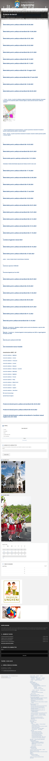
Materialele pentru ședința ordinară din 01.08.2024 (18, 184)
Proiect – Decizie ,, (24, 100)
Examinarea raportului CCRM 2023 (10, 265)
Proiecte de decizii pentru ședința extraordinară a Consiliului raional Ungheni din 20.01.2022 (23, 416)
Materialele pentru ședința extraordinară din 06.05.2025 (19, 91)
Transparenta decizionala (10, 17)
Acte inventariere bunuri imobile (12, 347)
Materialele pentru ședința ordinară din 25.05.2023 (18, 286)
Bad (4, 432)
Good (5, 429)
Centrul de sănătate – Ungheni (9, 387)
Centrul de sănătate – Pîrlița (9, 379)
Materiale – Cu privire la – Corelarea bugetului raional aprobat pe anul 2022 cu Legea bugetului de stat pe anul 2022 (24, 333)
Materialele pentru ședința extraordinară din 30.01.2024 (19, 205)
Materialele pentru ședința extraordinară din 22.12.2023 (19, 219)
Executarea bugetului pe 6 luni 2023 (11, 272)
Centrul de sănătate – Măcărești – (10, 368)
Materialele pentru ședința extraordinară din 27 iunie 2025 (20, 77)
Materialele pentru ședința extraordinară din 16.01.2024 (19, 212)
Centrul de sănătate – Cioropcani (10, 360)
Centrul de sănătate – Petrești (9, 376)
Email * (3, 448)
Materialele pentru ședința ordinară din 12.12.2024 (19, 158)
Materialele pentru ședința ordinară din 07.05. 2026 (18, 38)
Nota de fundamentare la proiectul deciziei (23, 130)
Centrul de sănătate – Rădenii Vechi (10, 382)
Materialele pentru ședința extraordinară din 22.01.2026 (19, 52)
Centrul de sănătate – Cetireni (9, 358)
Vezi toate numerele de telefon (7, 643)
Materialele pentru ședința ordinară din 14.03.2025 (18, 144)
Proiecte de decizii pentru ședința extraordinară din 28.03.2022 (21, 404)
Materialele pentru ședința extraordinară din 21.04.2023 (19, 293)
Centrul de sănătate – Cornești (9, 363)
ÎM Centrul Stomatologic (8, 393)
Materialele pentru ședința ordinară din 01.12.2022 (18, 313)
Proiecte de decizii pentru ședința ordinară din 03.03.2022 (20, 409)
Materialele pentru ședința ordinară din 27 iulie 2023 (18, 253)
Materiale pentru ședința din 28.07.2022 (12, 340)
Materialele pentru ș (18, 59)
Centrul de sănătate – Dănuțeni (9, 366)
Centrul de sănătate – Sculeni (9, 385)
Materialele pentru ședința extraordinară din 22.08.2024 (19, 177)
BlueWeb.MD (9, 677)
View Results (24, 440)
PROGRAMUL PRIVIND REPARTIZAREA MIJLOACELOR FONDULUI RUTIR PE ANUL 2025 (19, 163)
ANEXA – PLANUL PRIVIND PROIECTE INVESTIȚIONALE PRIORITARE (16, 259)
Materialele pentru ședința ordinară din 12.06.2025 (18, 84)
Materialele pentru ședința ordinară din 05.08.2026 (18, 24)
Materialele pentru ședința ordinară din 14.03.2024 (18, 198)
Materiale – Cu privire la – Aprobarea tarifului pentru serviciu (17, 327)
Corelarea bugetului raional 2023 (12, 240)
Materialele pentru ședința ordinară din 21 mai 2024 (18, 191)
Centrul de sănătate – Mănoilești (10, 371)
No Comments (6, 436)
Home (4, 17)
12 (11, 551)
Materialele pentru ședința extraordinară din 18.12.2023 (19, 226)
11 (7, 551)
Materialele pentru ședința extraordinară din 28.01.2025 (19, 151)
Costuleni (20, 368)
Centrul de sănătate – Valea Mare (10, 390)
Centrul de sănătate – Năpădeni (10, 355)
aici (15, 630)
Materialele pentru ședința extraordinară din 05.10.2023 (19, 247)
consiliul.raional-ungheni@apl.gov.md (9, 670)
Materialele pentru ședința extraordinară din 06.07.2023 (19, 279)
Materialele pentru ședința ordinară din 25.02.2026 (18, 45)
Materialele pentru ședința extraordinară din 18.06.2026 (19, 31)
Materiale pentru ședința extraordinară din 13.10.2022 (19, 320)
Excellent (5, 431)
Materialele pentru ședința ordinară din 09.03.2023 (18, 300)
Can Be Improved (7, 434)
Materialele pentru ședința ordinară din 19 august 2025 (19, 70)
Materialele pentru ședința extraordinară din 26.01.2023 (19, 307)
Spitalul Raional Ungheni (8, 395)
